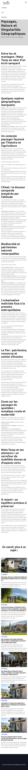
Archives (4, 17)
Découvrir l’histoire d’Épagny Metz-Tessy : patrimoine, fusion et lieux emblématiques (13, 641)
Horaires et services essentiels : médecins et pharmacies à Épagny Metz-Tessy (13, 704)
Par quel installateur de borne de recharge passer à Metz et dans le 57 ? (14, 578)
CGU (2, 12)
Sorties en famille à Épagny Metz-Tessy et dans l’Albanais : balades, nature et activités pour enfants (13, 609)
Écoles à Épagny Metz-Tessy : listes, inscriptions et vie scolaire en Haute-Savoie (14, 738)
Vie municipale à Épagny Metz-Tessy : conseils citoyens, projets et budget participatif (13, 672)
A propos (4, 7)
